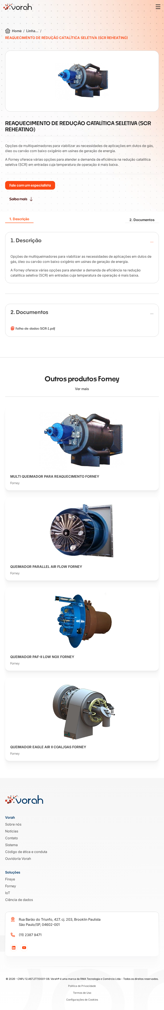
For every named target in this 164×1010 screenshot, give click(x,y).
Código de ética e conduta (26, 852)
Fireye (10, 879)
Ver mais (82, 389)
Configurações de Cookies (82, 999)
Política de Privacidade (82, 986)
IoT (7, 893)
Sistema (11, 845)
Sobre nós (13, 824)
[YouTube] (24, 947)
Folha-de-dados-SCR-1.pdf (35, 328)
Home (17, 31)
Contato (11, 838)
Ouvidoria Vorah (18, 858)
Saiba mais (18, 199)
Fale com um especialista (30, 185)
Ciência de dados (19, 900)
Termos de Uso (82, 992)
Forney (10, 886)
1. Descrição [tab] (19, 219)
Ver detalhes (79, 487)
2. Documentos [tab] (142, 220)
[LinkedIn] (13, 947)
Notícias (11, 831)
